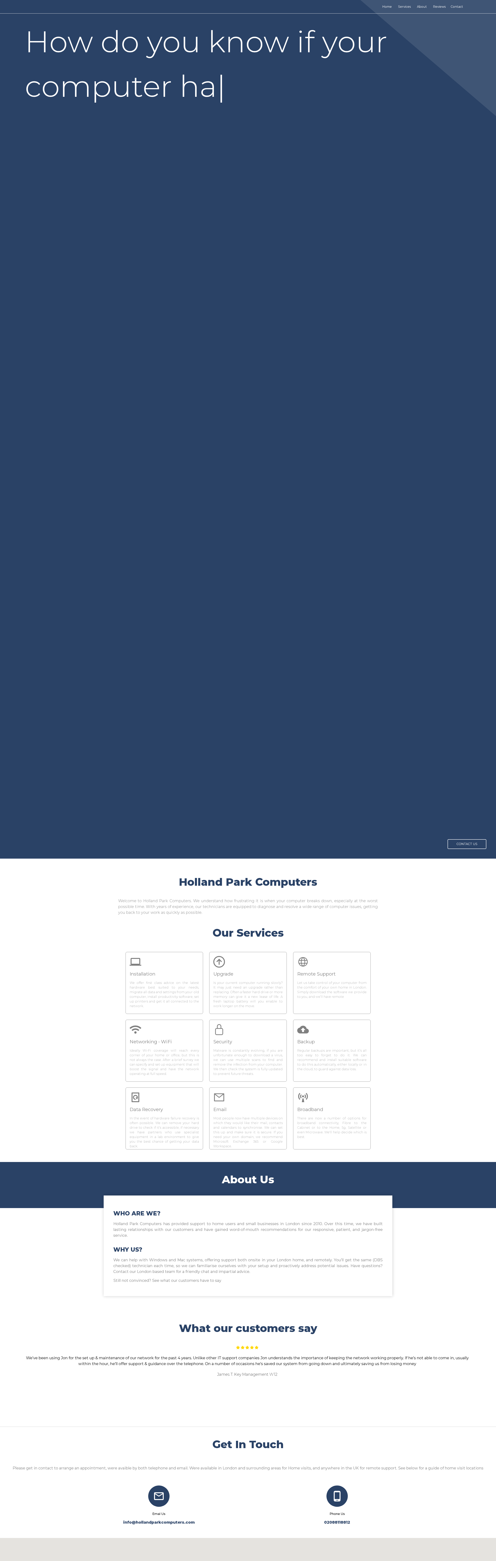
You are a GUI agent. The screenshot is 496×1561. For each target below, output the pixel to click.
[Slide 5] (258, 1416)
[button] (37, 1383)
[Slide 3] (244, 1416)
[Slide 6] (265, 1416)
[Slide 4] (251, 1416)
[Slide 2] (237, 1416)
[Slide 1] (230, 1416)
